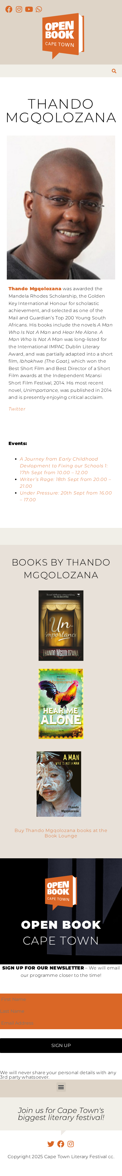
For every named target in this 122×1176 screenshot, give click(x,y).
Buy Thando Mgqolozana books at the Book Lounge (60, 833)
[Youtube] (29, 9)
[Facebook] (9, 9)
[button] (61, 1087)
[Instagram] (19, 9)
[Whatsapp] (39, 9)
